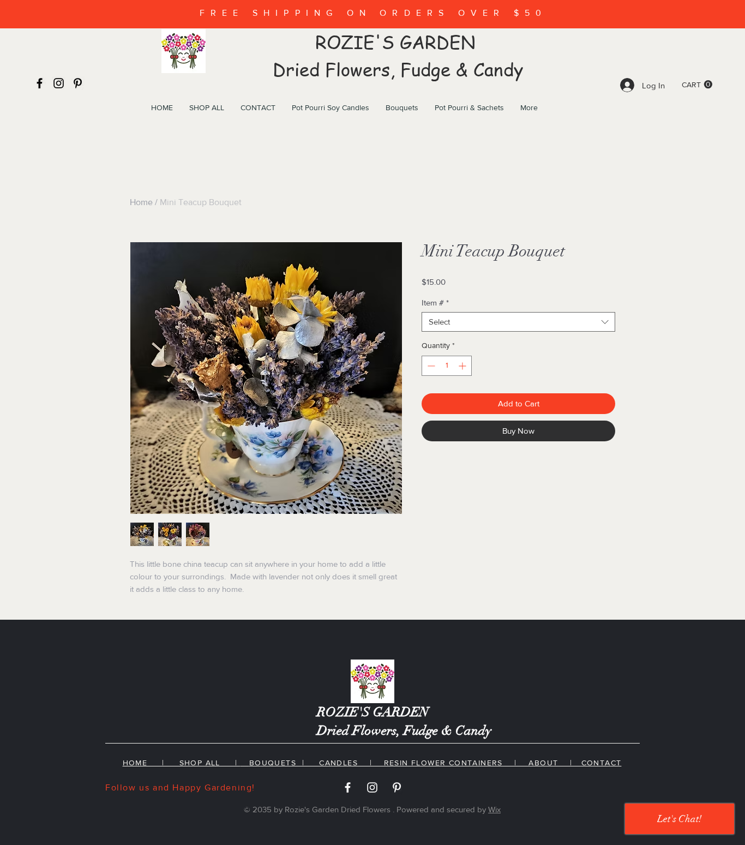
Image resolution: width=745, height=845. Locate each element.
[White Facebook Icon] (348, 787)
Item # (435, 302)
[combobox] (518, 322)
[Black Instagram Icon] (58, 83)
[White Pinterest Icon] (397, 787)
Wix (494, 809)
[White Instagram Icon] (372, 787)
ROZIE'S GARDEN (397, 42)
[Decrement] (430, 365)
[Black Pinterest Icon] (78, 83)
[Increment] (463, 365)
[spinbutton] (446, 365)
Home (141, 202)
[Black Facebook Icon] (39, 83)
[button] (697, 84)
